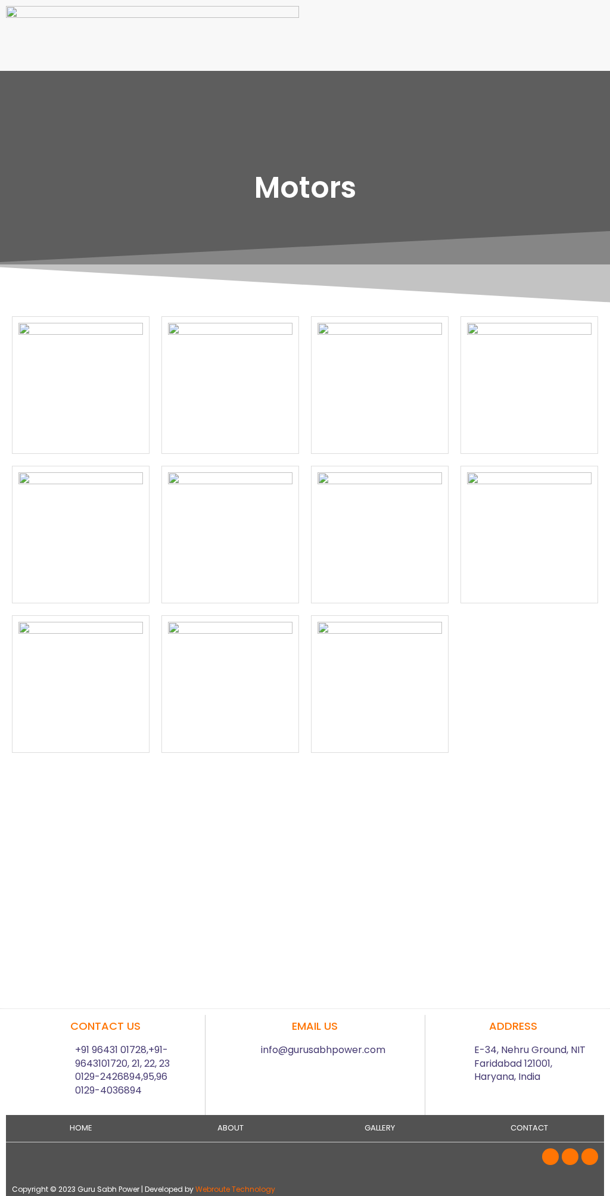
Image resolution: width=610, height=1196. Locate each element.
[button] (457, 17)
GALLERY (380, 1127)
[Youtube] (589, 1156)
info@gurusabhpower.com (323, 1050)
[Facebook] (550, 1156)
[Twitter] (570, 1156)
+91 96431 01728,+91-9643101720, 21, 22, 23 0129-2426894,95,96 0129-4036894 (122, 1070)
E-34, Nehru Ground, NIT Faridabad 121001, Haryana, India (530, 1063)
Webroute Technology (235, 1189)
